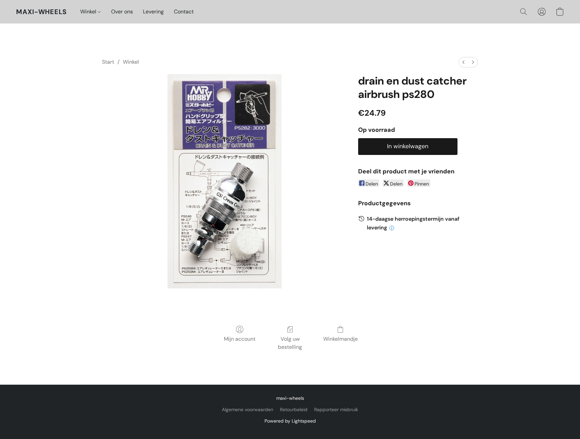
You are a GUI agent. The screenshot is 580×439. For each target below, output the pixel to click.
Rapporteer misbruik (336, 409)
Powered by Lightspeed (290, 421)
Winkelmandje (340, 338)
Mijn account (239, 338)
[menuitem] (463, 62)
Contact (184, 11)
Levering (153, 11)
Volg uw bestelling (290, 342)
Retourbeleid (293, 409)
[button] (41, 11)
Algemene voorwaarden (247, 409)
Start (108, 61)
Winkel (89, 11)
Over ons (122, 11)
